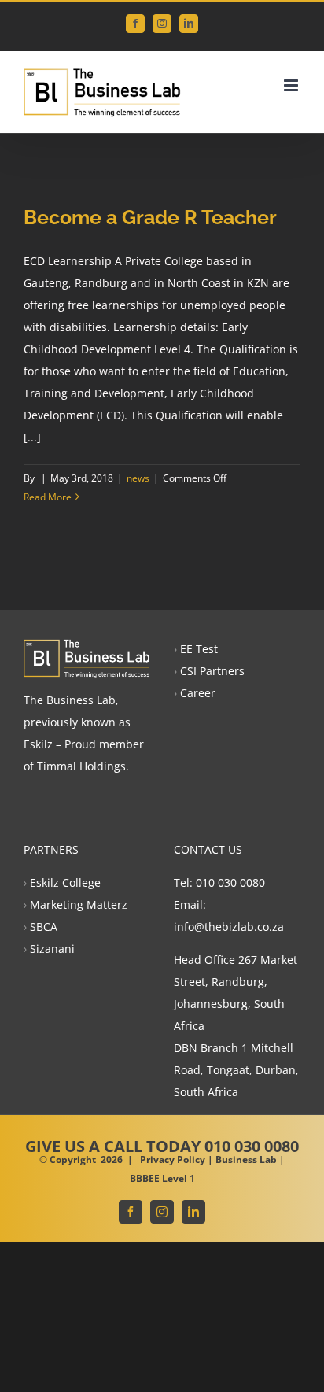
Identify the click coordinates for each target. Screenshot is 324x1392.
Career (197, 692)
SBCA (43, 926)
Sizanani (52, 948)
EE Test (199, 648)
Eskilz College (65, 882)
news (138, 478)
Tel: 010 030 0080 (219, 882)
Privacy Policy (173, 1159)
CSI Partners (212, 670)
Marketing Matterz (78, 904)
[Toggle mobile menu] (292, 85)
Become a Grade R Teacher (150, 217)
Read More (48, 497)
